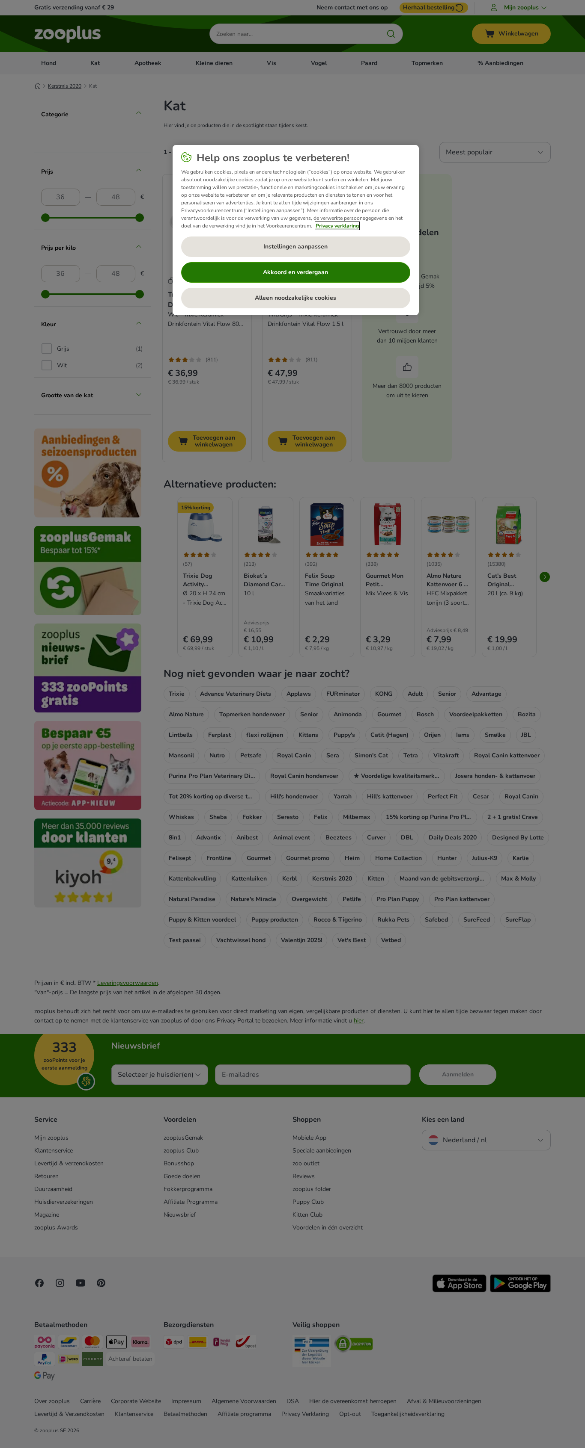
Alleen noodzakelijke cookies (295, 298)
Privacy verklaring (337, 225)
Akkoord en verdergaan (295, 272)
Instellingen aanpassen (295, 246)
